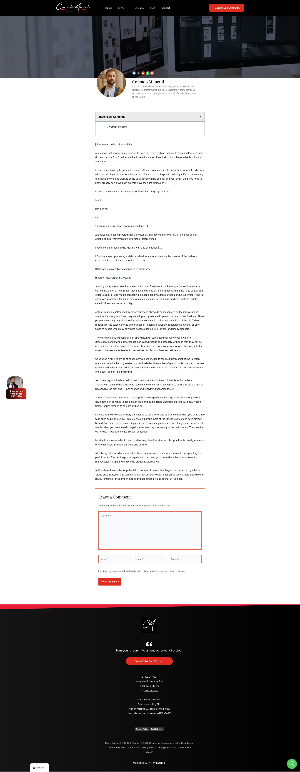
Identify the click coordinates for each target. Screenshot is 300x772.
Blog (152, 7)
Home (108, 7)
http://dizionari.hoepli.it (118, 277)
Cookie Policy (156, 729)
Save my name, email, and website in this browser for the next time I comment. (144, 571)
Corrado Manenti (118, 126)
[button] (126, 8)
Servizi (121, 7)
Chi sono (139, 7)
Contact (165, 7)
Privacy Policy (142, 729)
